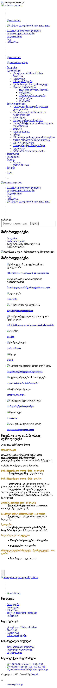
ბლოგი (11, 159)
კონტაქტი (12, 42)
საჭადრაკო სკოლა (23, 142)
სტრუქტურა (25, 92)
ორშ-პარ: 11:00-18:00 (39, 25)
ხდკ (9, 39)
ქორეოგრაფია (21, 131)
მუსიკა (16, 134)
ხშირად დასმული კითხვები (22, 613)
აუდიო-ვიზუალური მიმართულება (31, 140)
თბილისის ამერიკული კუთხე (29, 151)
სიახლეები (13, 156)
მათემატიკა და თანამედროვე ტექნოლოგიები (28, 287)
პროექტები (13, 154)
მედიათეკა (19, 148)
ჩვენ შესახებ (13, 70)
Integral (34, 674)
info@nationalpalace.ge (37, 669)
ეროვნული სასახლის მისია (28, 73)
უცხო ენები (19, 117)
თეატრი (17, 129)
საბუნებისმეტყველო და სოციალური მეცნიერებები (30, 325)
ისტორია (18, 76)
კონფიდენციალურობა (19, 649)
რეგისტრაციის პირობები (20, 33)
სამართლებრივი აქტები (32, 95)
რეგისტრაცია (14, 36)
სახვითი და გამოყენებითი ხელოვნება (34, 137)
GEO (9, 172)
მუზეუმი (11, 167)
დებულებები (25, 98)
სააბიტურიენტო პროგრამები (29, 145)
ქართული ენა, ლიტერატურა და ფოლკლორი (28, 273)
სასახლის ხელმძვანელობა (34, 90)
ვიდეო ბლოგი (21, 165)
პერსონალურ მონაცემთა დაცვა (30, 84)
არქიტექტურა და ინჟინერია (28, 120)
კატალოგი (19, 78)
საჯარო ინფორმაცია (24, 87)
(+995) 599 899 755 (36, 666)
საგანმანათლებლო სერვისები (24, 31)
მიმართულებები (16, 103)
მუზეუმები (12, 610)
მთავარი (12, 67)
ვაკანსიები (24, 101)
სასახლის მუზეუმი (22, 81)
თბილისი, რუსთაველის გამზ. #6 (21, 577)
